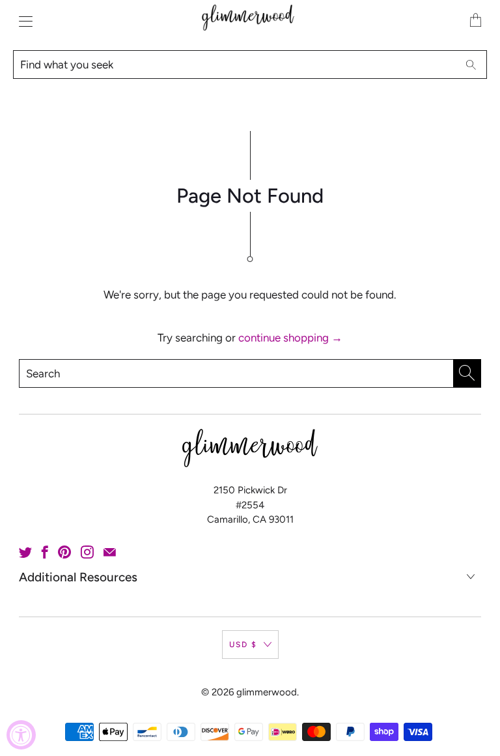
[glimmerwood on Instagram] (87, 552)
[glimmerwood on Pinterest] (64, 552)
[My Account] (22, 21)
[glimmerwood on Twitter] (25, 552)
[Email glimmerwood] (110, 552)
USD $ (243, 644)
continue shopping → (290, 337)
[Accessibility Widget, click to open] (21, 734)
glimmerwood (266, 692)
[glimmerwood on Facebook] (45, 552)
